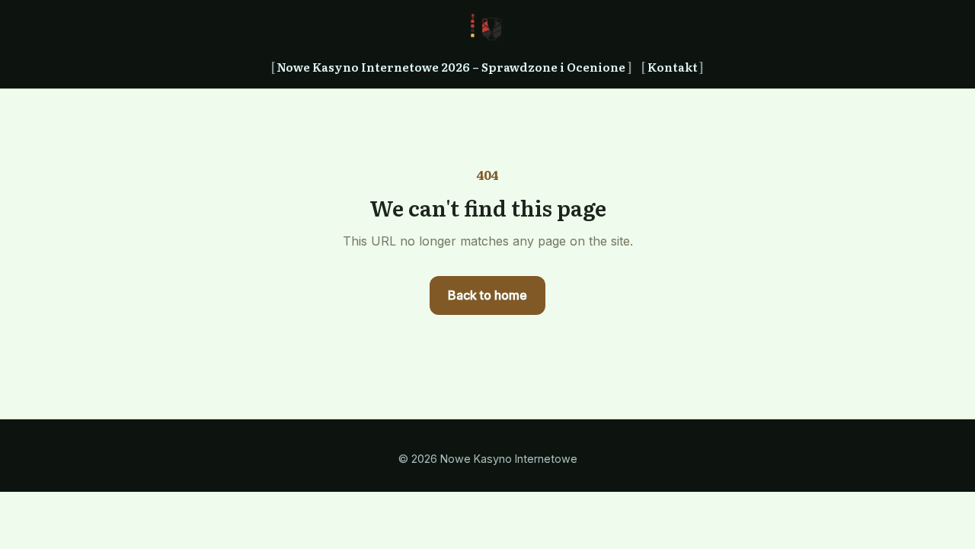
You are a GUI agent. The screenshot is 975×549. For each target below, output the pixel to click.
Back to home (487, 295)
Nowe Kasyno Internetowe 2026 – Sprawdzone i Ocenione (451, 66)
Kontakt (672, 66)
